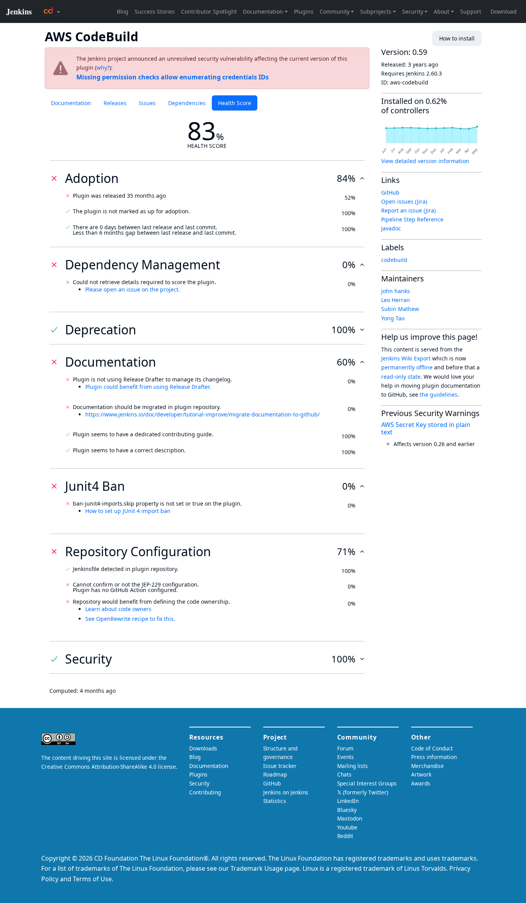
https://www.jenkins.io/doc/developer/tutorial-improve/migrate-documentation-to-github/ (202, 414)
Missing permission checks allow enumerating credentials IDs (172, 77)
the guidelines (438, 394)
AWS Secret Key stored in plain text (425, 428)
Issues (147, 103)
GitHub (390, 192)
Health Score (234, 103)
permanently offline (407, 367)
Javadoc (391, 228)
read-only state (400, 376)
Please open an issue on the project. (132, 289)
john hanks (395, 291)
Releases (115, 103)
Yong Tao (393, 318)
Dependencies (187, 103)
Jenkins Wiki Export (406, 358)
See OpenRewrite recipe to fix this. (130, 618)
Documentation (71, 103)
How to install (457, 38)
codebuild (394, 260)
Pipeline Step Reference (412, 219)
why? (103, 67)
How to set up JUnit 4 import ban (128, 511)
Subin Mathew (400, 309)
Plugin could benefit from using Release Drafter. (148, 386)
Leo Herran (395, 300)
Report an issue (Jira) (408, 210)
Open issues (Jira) (404, 201)
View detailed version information (425, 161)
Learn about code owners (118, 609)
